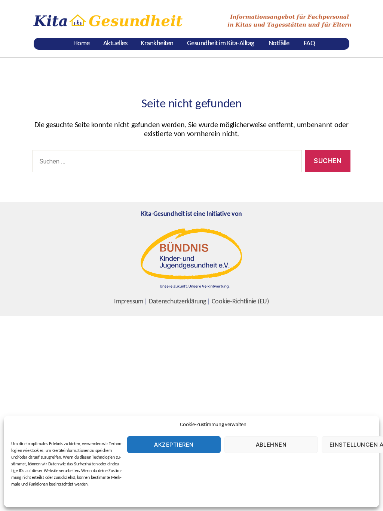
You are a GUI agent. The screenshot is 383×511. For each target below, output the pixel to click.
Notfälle (279, 43)
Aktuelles (115, 43)
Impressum (128, 301)
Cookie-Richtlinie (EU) (240, 301)
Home (81, 43)
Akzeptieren (174, 444)
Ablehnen (271, 444)
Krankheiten (157, 43)
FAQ (309, 43)
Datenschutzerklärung (177, 301)
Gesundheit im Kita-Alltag (220, 43)
